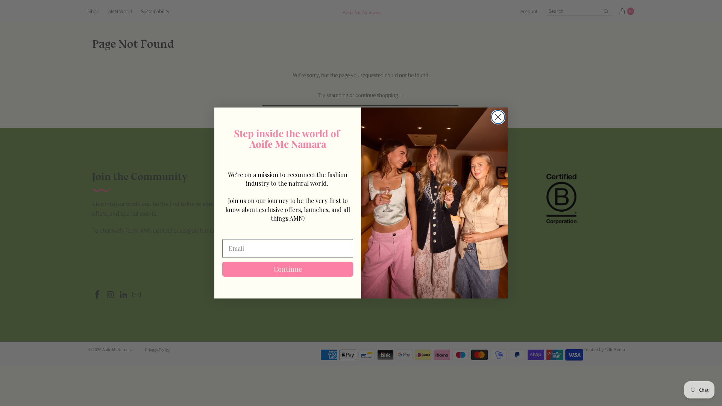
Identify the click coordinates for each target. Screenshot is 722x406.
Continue (287, 269)
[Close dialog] (498, 117)
